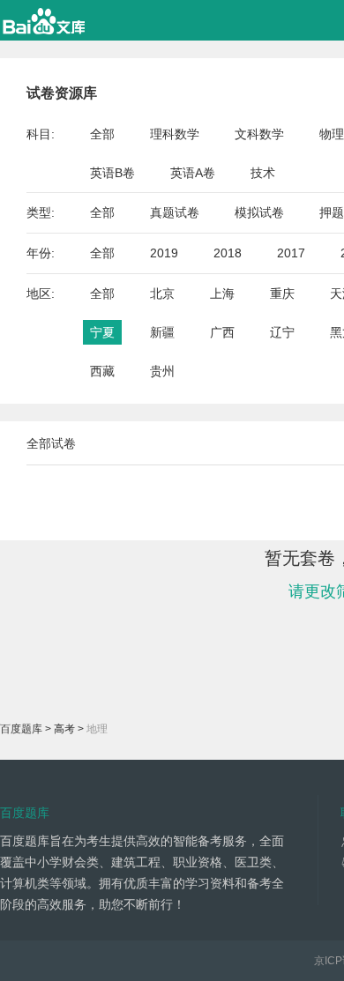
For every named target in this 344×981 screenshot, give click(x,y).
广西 (222, 332)
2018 (227, 253)
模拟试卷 (259, 212)
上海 (222, 293)
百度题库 (21, 729)
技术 (263, 173)
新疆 (162, 332)
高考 (64, 729)
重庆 (282, 293)
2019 (164, 253)
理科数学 (174, 134)
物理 (331, 134)
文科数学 (259, 134)
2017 (291, 253)
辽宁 (282, 332)
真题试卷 (174, 212)
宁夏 (102, 332)
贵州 (162, 371)
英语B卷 (112, 173)
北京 (162, 293)
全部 (102, 134)
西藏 (102, 371)
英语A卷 (192, 173)
